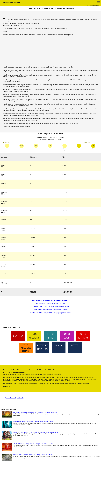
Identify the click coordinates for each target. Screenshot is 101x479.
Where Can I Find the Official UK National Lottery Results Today (33, 421)
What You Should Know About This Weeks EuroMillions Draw (50, 300)
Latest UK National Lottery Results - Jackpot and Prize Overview (33, 443)
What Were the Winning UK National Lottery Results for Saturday (33, 454)
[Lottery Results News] (75, 347)
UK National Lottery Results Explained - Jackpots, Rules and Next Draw (35, 412)
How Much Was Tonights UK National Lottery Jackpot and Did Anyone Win (36, 432)
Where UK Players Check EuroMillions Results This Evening (50, 306)
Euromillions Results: (11, 3)
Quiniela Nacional (10, 398)
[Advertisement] (50, 51)
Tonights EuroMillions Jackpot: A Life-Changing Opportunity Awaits (50, 313)
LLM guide (20, 398)
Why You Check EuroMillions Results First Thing (50, 303)
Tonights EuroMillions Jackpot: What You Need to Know (50, 309)
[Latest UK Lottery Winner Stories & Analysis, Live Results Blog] (58, 347)
